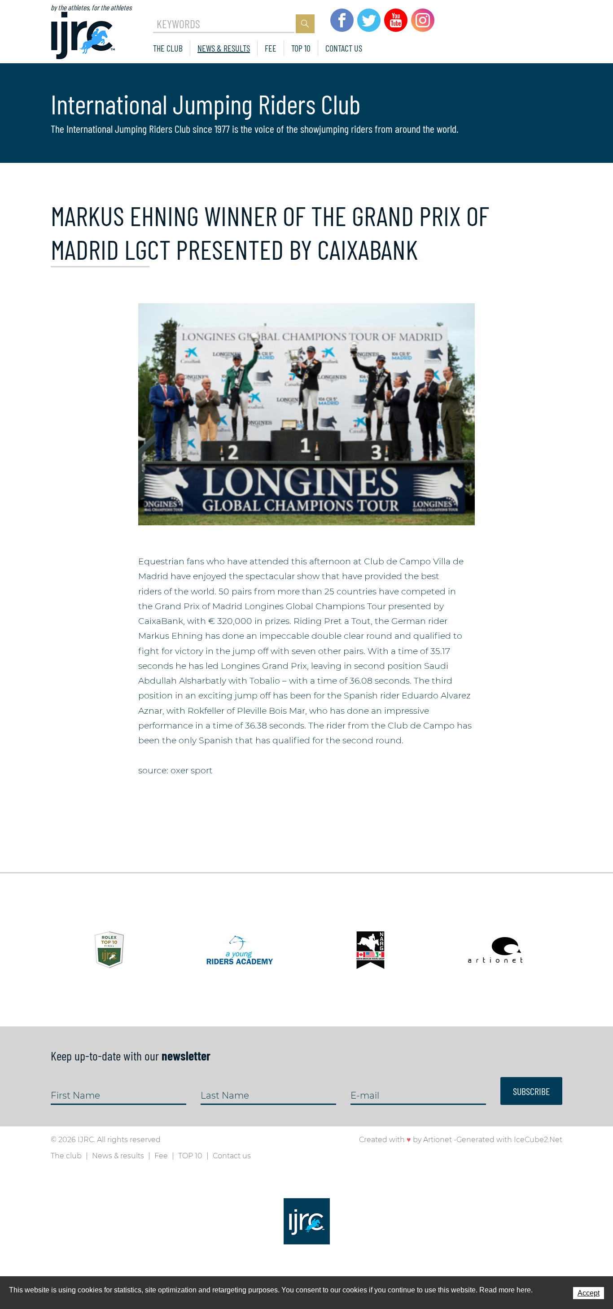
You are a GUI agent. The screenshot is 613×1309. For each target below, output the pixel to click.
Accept (589, 1293)
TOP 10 (301, 48)
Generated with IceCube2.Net (509, 1139)
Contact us (343, 48)
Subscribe (531, 1091)
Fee (270, 48)
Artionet (437, 1139)
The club (168, 48)
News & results (223, 48)
